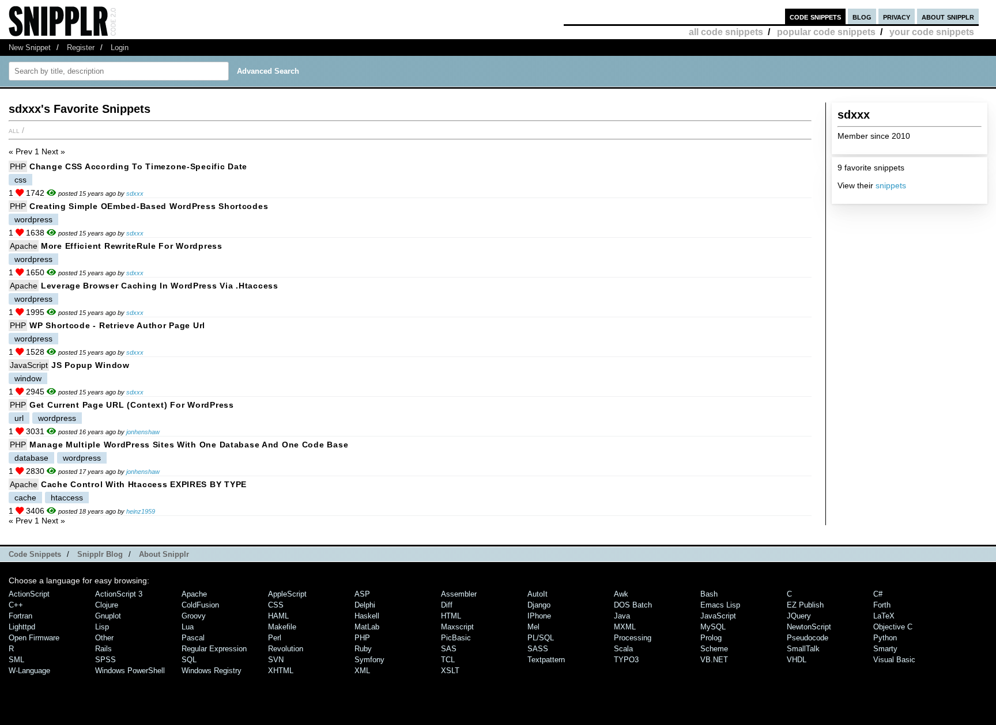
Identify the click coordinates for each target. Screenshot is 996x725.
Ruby (363, 648)
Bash (709, 594)
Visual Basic (894, 659)
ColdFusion (200, 605)
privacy (896, 16)
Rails (103, 648)
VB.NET (714, 659)
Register (81, 47)
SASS (537, 648)
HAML (278, 616)
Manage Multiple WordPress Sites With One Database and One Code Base (188, 444)
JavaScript (29, 365)
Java (622, 616)
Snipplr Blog (100, 554)
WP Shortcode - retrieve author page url (117, 325)
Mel (533, 626)
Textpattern (546, 659)
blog (861, 16)
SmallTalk (803, 648)
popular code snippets (826, 32)
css (20, 179)
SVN (276, 659)
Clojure (106, 605)
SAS (448, 648)
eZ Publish (805, 605)
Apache (23, 245)
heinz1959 (140, 511)
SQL (189, 659)
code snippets (815, 16)
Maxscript (457, 626)
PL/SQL (540, 637)
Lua (188, 626)
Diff (446, 605)
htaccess (67, 497)
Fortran (20, 616)
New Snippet (30, 47)
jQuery (799, 616)
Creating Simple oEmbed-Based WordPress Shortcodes (148, 206)
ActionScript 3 (118, 594)
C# (877, 594)
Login (120, 47)
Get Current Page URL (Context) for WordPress (131, 404)
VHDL (796, 659)
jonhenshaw (143, 431)
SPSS (105, 659)
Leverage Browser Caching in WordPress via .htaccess (159, 285)
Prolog (711, 637)
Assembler (459, 594)
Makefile (282, 626)
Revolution (285, 648)
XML (362, 670)
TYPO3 (626, 659)
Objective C (892, 626)
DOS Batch (633, 605)
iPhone (539, 616)
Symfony (369, 659)
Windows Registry (212, 670)
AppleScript (287, 594)
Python (885, 637)
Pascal (193, 637)
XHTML (280, 670)
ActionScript (29, 594)
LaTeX (884, 616)
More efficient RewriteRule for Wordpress (131, 245)
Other (104, 637)
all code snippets (726, 32)
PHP (18, 166)
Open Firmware (34, 637)
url (19, 418)
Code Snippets (35, 554)
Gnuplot (108, 616)
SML (16, 659)
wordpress (33, 219)
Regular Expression (214, 648)
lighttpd (22, 626)
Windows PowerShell (130, 670)
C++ (16, 605)
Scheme (714, 648)
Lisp (102, 626)
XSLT (450, 670)
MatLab (366, 626)
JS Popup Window (90, 365)
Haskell (366, 616)
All (14, 130)
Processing (632, 637)
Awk (621, 594)
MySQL (713, 626)
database (31, 457)
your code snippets (931, 32)
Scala (623, 648)
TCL (448, 659)
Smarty (885, 648)
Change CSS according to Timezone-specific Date (138, 166)
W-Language (29, 670)
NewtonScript (809, 626)
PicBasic (456, 637)
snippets (891, 185)
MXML (625, 626)
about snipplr (948, 16)
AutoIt (537, 594)
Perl (274, 637)
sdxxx (135, 193)
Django (538, 605)
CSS (276, 605)
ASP (362, 594)
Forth (882, 605)
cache (25, 497)
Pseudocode (807, 637)
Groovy (194, 616)
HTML (451, 616)
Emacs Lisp (720, 605)
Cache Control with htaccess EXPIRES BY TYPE (144, 484)
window (28, 378)
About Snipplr (164, 554)
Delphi (364, 605)
